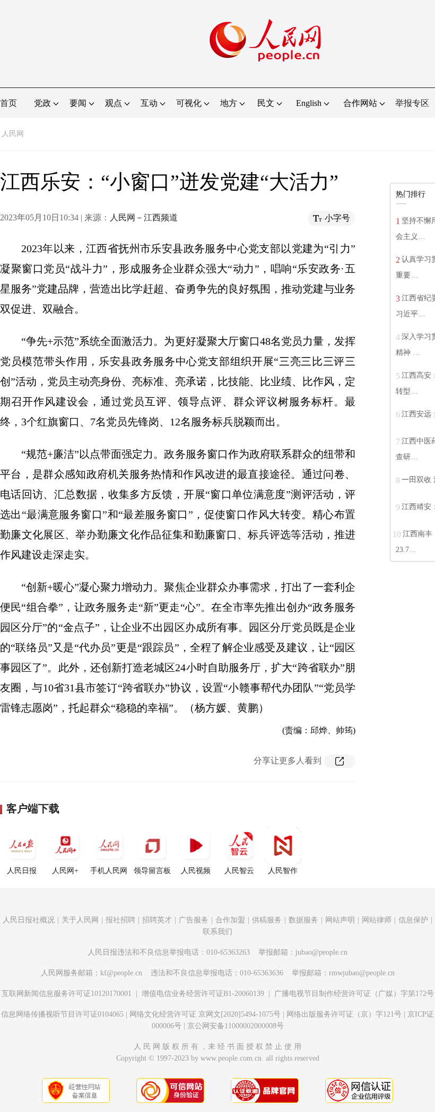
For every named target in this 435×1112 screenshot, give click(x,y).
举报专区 (412, 103)
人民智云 (239, 871)
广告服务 (193, 920)
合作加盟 (230, 920)
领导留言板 (152, 871)
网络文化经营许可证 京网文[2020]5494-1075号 (205, 1014)
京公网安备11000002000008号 (235, 1026)
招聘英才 (157, 920)
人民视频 (196, 871)
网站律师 (377, 920)
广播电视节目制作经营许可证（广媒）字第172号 (354, 994)
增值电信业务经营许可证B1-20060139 (203, 994)
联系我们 (217, 932)
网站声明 (340, 920)
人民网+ (65, 871)
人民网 (13, 134)
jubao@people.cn (321, 952)
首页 (8, 103)
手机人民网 (108, 871)
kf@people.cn (121, 973)
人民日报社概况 (29, 920)
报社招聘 (120, 920)
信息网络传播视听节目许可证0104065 (62, 1014)
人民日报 (22, 871)
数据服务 (303, 920)
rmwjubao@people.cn (362, 973)
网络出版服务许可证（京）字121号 (344, 1014)
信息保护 (413, 920)
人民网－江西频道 (144, 217)
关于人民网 (80, 920)
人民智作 (283, 871)
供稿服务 (267, 920)
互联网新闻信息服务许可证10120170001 (67, 994)
